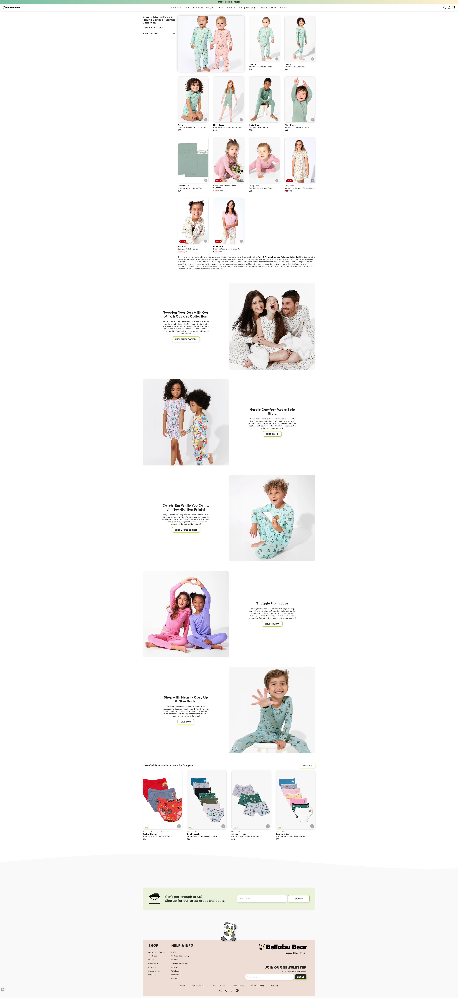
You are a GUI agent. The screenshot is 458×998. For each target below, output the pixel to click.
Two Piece (152, 956)
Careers (175, 978)
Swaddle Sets (154, 971)
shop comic (272, 434)
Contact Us (176, 975)
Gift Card (152, 975)
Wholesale (176, 971)
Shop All (307, 765)
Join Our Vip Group (179, 963)
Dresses (151, 960)
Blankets (152, 967)
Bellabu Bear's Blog (180, 956)
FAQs (173, 952)
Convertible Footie (156, 952)
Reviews (175, 960)
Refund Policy (198, 985)
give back (186, 722)
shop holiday (272, 624)
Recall (182, 985)
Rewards (175, 967)
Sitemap (274, 985)
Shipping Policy (257, 985)
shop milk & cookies (186, 339)
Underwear (153, 963)
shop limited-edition (186, 530)
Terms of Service (218, 985)
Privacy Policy (238, 985)
